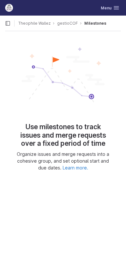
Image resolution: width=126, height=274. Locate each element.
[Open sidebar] (8, 23)
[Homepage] (9, 7)
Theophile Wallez (34, 23)
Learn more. (75, 167)
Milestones (95, 23)
